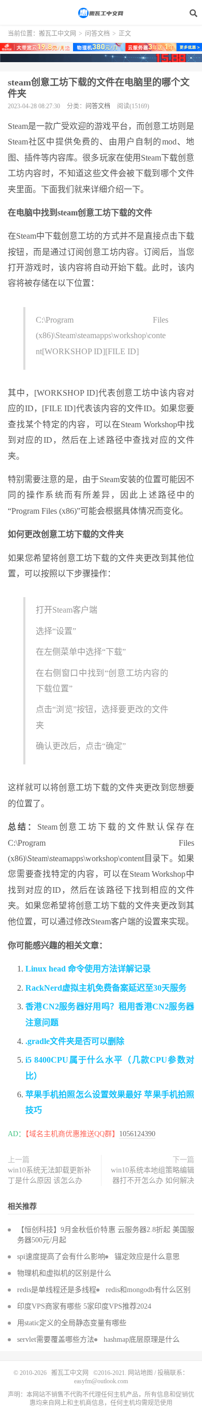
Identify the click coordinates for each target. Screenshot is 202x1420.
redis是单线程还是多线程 (56, 1290)
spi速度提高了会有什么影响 (61, 1256)
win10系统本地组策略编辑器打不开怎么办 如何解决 (152, 1175)
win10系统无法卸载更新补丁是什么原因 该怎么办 (49, 1175)
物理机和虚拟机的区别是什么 (64, 1273)
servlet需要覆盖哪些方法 (55, 1339)
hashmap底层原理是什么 (142, 1339)
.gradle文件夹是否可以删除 (74, 1041)
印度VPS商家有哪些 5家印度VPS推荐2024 (84, 1306)
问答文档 (97, 33)
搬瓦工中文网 (101, 13)
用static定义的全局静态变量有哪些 (71, 1323)
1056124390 (137, 1134)
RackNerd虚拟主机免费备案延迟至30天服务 (105, 987)
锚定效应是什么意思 (147, 1256)
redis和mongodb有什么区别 (148, 1290)
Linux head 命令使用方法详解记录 (88, 968)
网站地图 (140, 1372)
